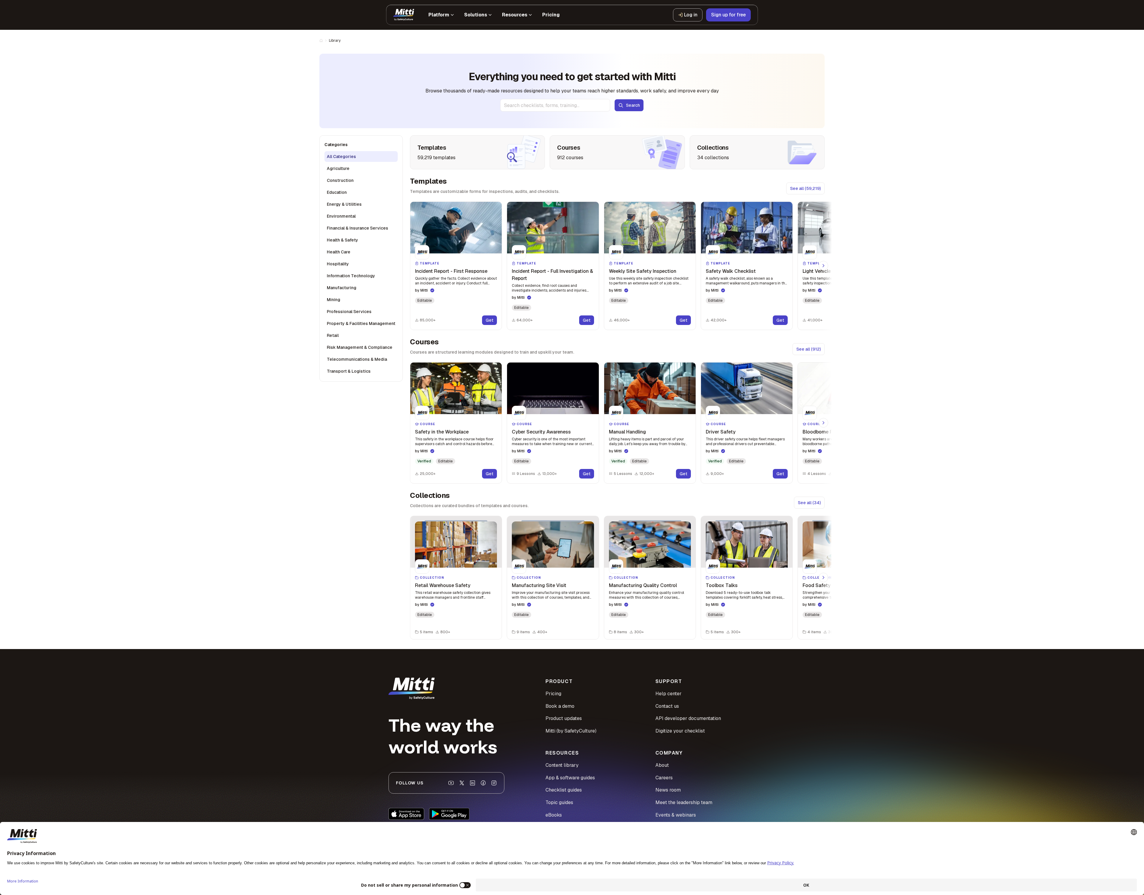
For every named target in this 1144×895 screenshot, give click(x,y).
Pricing (553, 693)
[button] (456, 266)
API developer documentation (688, 718)
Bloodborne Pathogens (828, 432)
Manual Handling (627, 432)
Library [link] (335, 40)
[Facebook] (483, 783)
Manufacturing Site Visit (539, 585)
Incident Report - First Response (451, 271)
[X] (462, 783)
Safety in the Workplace (442, 432)
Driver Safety (721, 432)
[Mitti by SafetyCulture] (403, 15)
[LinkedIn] (472, 783)
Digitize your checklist (680, 731)
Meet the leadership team (683, 802)
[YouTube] (451, 783)
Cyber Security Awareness (541, 432)
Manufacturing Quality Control (643, 585)
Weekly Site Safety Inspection (642, 271)
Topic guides (559, 802)
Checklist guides (563, 790)
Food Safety (817, 585)
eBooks (553, 815)
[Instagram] (494, 783)
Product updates (563, 718)
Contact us (667, 706)
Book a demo (559, 706)
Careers (664, 778)
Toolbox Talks (722, 585)
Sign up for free (728, 15)
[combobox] (555, 105)
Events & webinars (675, 815)
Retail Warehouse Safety (442, 585)
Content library (562, 765)
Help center (668, 693)
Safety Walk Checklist (731, 271)
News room (668, 790)
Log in (690, 15)
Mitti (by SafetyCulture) (570, 731)
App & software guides (570, 778)
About (662, 765)
